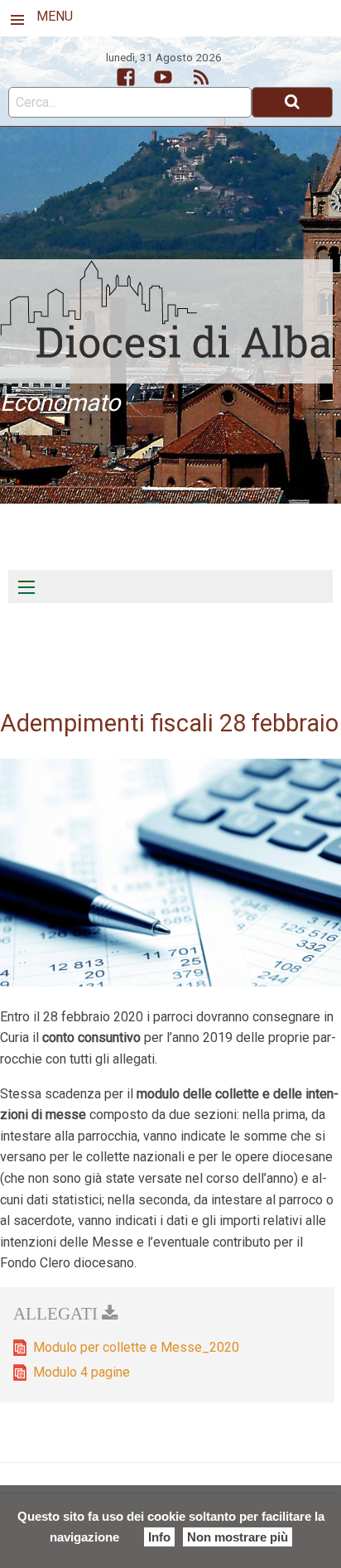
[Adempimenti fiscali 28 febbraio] (170, 872)
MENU (54, 16)
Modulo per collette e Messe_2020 (136, 1347)
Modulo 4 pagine (81, 1372)
